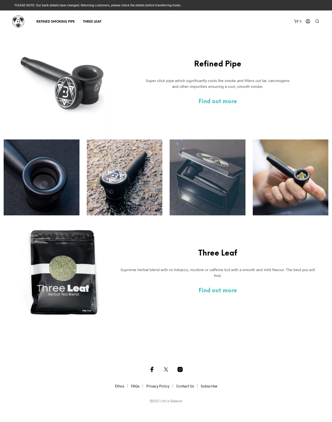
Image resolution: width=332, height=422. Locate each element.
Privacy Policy (157, 386)
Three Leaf (92, 21)
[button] (297, 21)
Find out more (218, 102)
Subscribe (209, 386)
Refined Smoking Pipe (55, 21)
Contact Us (185, 386)
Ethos (119, 386)
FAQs (135, 386)
